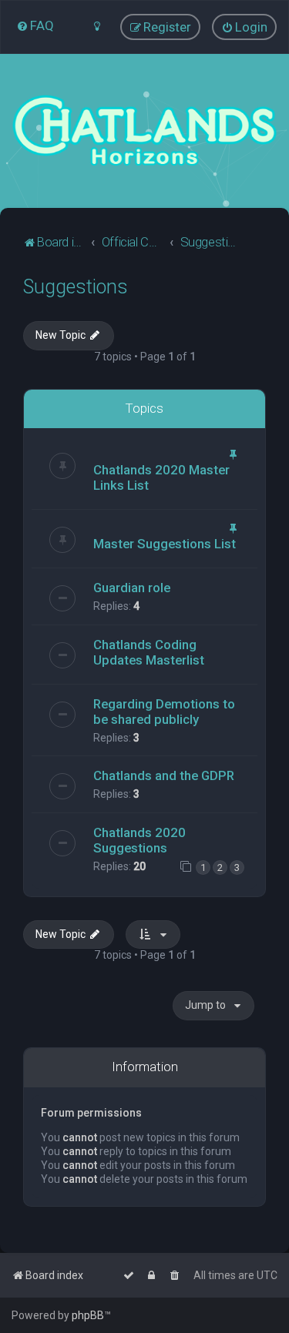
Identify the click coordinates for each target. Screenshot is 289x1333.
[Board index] (144, 130)
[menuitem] (35, 25)
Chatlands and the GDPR (163, 775)
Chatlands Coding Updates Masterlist (148, 652)
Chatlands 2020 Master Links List (161, 477)
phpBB (88, 1315)
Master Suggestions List (164, 543)
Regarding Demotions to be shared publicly (164, 711)
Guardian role (131, 587)
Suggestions (75, 287)
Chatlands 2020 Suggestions (139, 840)
